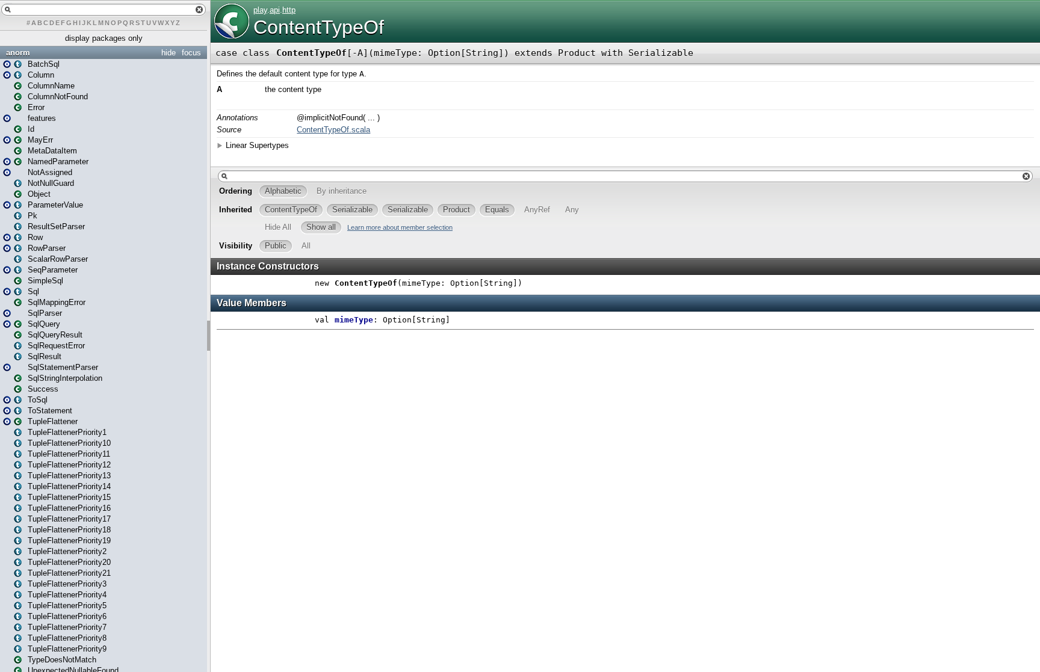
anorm (18, 52)
